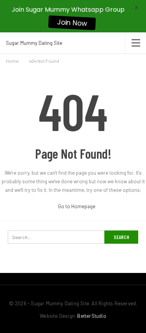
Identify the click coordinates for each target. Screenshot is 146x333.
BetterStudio (91, 316)
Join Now (72, 23)
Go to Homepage (76, 206)
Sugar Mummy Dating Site (34, 43)
